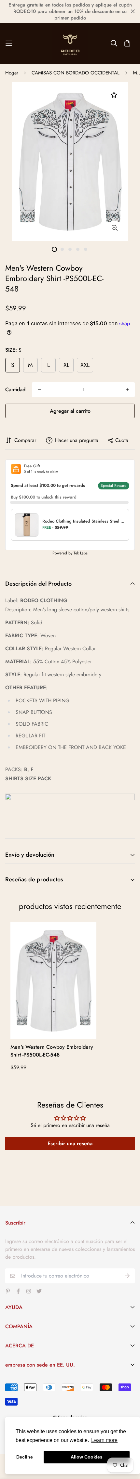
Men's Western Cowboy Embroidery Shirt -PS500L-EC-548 (51, 1050)
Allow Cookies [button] (87, 1457)
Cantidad (15, 389)
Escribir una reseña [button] (70, 1143)
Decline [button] (24, 1457)
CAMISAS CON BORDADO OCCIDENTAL (75, 72)
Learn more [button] (104, 1440)
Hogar (11, 72)
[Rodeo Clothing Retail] (70, 43)
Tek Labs (81, 553)
